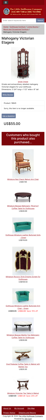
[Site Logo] (23, 12)
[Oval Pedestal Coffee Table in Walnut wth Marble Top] (23, 355)
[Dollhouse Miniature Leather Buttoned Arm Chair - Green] (23, 296)
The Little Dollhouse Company (30, 416)
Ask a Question (9, 116)
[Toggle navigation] (5, 2)
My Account (19, 408)
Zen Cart (28, 419)
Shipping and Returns (27, 413)
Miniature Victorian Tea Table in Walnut (23, 393)
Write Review (8, 95)
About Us (7, 408)
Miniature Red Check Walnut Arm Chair (23, 179)
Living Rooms (32, 27)
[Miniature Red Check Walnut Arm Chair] (23, 163)
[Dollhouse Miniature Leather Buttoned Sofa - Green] (23, 225)
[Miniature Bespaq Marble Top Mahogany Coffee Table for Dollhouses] (23, 325)
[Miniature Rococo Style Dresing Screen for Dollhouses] (23, 261)
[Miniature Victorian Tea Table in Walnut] (23, 384)
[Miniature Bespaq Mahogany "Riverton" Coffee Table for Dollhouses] (23, 196)
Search (40, 20)
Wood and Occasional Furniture (16, 29)
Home (5, 27)
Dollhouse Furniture (17, 27)
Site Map (31, 408)
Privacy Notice (9, 413)
